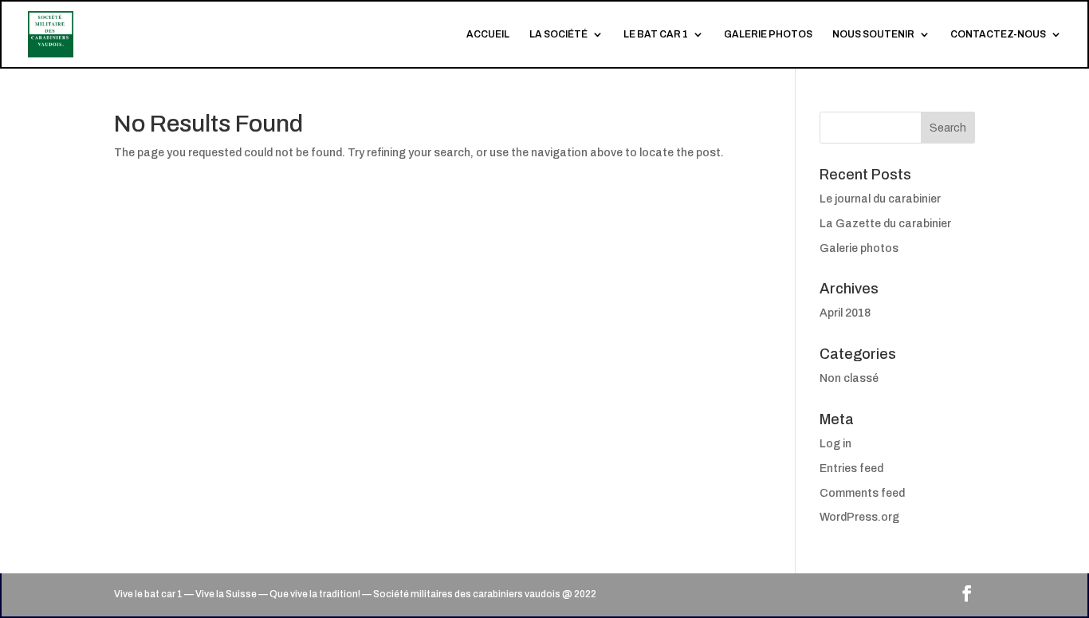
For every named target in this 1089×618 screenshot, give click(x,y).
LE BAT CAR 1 (655, 34)
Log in (835, 444)
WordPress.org (859, 517)
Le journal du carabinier (880, 199)
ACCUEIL (487, 34)
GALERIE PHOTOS (768, 34)
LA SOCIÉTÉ (558, 34)
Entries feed (851, 468)
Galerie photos (859, 248)
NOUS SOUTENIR (873, 34)
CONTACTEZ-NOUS (998, 34)
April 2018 (845, 313)
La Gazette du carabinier (885, 224)
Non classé (849, 378)
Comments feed (862, 493)
